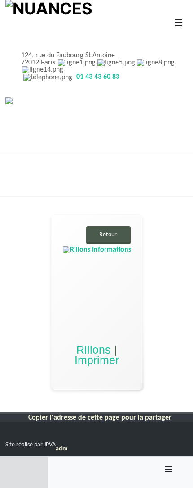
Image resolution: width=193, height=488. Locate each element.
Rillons (95, 349)
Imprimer (97, 359)
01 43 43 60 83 (97, 77)
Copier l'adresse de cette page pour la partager (99, 417)
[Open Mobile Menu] (178, 22)
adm (61, 448)
